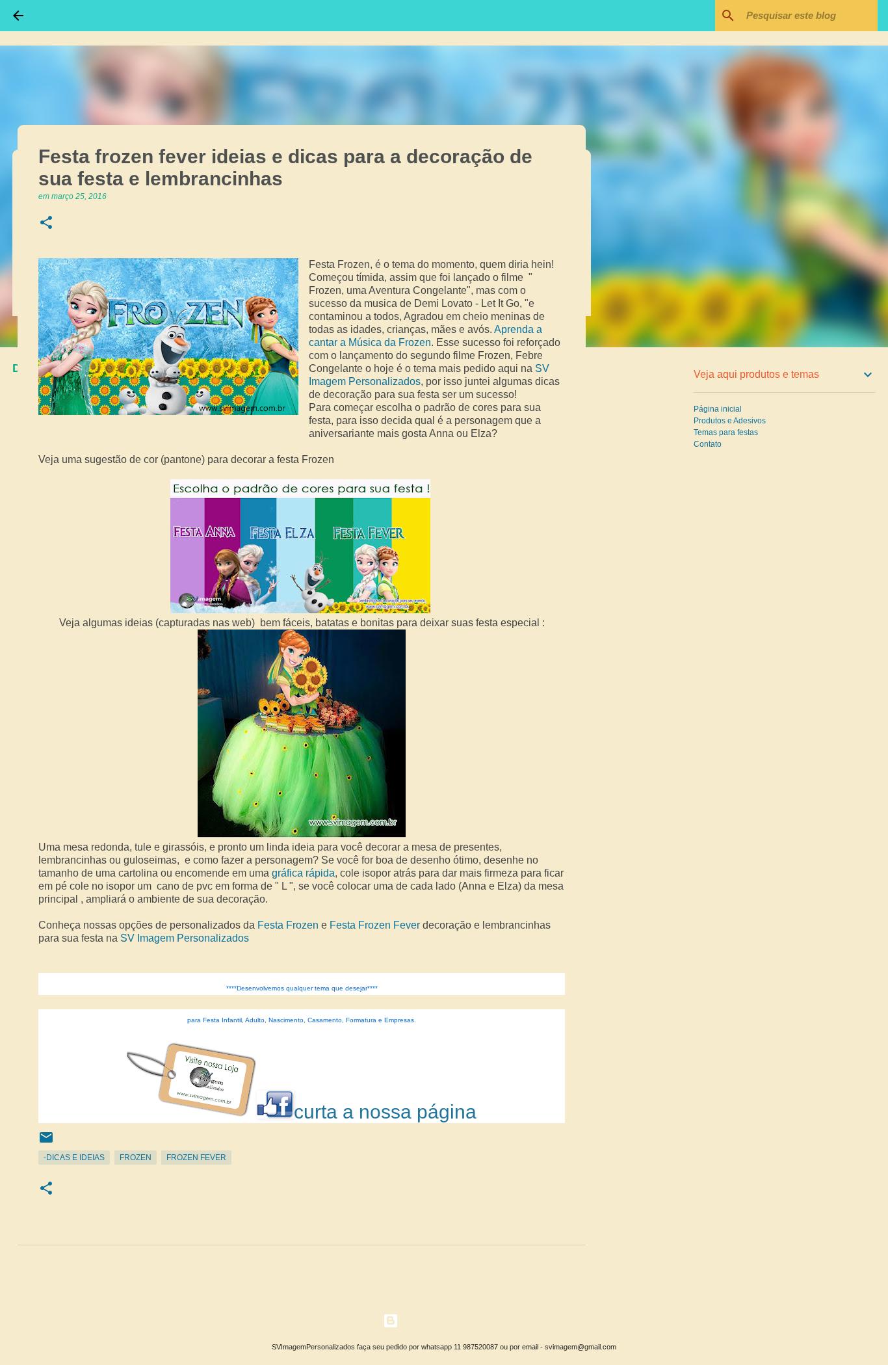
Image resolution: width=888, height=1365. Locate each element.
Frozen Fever (196, 1157)
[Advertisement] (652, 562)
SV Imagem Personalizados (184, 938)
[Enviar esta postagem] (46, 1142)
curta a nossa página (385, 1111)
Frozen (135, 1157)
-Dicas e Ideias (74, 1157)
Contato (708, 444)
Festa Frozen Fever (375, 925)
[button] (46, 223)
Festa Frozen (288, 925)
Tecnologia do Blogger (451, 1320)
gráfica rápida (303, 873)
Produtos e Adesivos (730, 420)
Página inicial (718, 409)
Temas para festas (726, 432)
